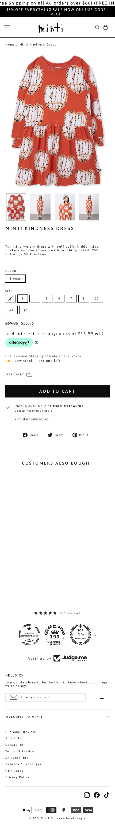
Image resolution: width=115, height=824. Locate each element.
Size (9, 291)
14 (26, 309)
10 (97, 298)
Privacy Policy (17, 777)
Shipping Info (17, 757)
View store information (32, 418)
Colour (12, 271)
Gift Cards (14, 770)
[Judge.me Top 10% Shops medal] (83, 634)
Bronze (15, 278)
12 (11, 309)
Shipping (36, 356)
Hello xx (14, 675)
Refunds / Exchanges (23, 764)
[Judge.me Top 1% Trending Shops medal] (57, 634)
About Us (13, 738)
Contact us (14, 744)
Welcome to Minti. (24, 716)
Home (10, 44)
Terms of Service (19, 751)
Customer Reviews (21, 731)
